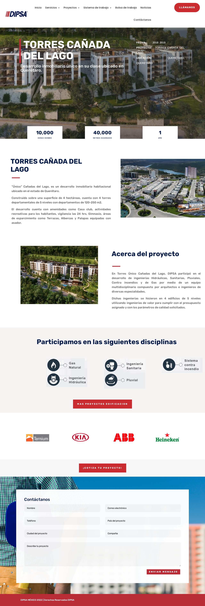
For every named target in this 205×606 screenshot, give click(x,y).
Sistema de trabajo (96, 7)
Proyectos (70, 7)
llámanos (187, 7)
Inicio (38, 7)
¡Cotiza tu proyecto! (102, 468)
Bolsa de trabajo (126, 7)
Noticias (145, 7)
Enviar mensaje (163, 571)
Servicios (51, 7)
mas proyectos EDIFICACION (102, 404)
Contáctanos (142, 20)
